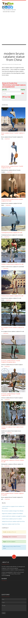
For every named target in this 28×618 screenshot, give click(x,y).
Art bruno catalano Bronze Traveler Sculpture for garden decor (10, 361)
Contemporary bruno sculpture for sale (11, 232)
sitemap (8, 575)
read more (7, 139)
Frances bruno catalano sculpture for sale (12, 296)
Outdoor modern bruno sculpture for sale (12, 264)
